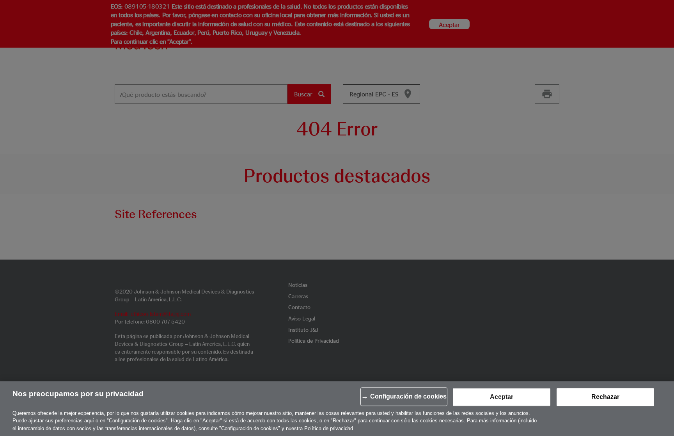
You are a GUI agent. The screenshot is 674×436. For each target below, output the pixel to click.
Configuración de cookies (408, 396)
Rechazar (605, 397)
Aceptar (501, 397)
